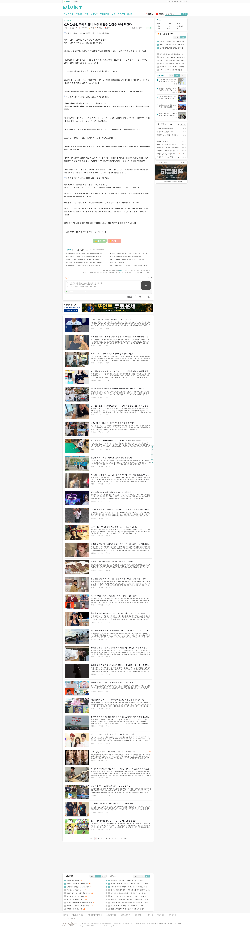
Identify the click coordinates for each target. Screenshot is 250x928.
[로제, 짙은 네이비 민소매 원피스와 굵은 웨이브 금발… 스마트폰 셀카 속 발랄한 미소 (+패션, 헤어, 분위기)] (77, 342)
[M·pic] (75, 1)
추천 (177, 75)
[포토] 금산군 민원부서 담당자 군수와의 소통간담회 (126, 256)
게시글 (177, 37)
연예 (158, 23)
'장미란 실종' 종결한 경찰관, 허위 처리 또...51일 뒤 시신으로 (168, 98)
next (152, 457)
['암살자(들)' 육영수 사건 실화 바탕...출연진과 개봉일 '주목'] (77, 757)
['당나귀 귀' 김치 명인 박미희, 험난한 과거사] (77, 601)
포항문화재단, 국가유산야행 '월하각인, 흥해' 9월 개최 (83, 265)
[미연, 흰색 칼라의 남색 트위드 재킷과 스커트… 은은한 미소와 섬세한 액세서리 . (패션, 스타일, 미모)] (77, 377)
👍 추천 (92, 28)
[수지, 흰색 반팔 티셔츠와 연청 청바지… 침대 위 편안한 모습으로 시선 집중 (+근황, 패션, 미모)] (77, 411)
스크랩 (149, 28)
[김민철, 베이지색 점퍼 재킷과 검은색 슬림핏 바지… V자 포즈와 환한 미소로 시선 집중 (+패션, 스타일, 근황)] (77, 774)
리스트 (129, 297)
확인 (146, 285)
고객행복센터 (173, 915)
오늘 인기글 (68, 14)
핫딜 (86, 14)
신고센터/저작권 (111, 915)
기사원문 (132, 28)
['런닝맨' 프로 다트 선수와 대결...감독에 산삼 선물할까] (77, 463)
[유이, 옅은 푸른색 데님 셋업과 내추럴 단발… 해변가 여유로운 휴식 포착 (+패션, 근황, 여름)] (77, 636)
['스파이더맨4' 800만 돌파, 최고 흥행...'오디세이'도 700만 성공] (77, 532)
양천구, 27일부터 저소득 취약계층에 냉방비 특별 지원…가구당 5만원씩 (167, 90)
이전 (139, 297)
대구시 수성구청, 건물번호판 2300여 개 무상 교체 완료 (127, 259)
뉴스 (113, 14)
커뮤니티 (79, 14)
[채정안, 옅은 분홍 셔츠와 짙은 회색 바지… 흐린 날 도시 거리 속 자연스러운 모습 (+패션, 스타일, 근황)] (77, 515)
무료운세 (121, 14)
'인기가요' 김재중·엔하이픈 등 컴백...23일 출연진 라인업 (84, 262)
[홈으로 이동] (72, 7)
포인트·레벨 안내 (70, 919)
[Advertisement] (165, 8)
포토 (178, 28)
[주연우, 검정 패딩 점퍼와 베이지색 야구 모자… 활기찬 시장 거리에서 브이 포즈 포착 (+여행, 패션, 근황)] (77, 722)
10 (121, 838)
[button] (168, 1)
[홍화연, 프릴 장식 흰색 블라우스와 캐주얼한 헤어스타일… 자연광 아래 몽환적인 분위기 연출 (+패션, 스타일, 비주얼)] (77, 653)
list (152, 454)
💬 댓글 (100, 28)
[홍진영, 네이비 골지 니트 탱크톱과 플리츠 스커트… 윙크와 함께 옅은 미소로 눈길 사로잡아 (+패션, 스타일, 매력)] (77, 619)
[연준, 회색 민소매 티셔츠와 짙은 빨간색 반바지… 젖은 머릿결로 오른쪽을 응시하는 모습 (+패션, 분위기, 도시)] (77, 480)
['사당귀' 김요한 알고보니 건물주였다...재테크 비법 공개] (77, 688)
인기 (171, 75)
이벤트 (129, 14)
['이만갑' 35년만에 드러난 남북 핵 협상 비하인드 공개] (77, 325)
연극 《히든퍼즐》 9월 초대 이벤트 (171, 181)
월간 (103, 876)
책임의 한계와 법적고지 (95, 915)
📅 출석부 (149, 14)
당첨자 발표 (160, 915)
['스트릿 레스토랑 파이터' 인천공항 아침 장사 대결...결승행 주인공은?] (77, 394)
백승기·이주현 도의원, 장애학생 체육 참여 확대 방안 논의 (84, 253)
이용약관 (65, 915)
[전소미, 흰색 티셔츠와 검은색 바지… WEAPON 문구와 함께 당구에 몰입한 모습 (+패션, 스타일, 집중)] (77, 446)
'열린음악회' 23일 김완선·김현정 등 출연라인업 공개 (82, 259)
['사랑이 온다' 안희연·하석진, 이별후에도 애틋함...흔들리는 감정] (77, 359)
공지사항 (150, 915)
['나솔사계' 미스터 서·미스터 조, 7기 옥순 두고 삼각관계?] (77, 429)
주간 (97, 876)
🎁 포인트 (160, 14)
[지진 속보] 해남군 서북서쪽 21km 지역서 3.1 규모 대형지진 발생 (130, 253)
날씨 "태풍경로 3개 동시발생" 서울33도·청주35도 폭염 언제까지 (168, 81)
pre (152, 452)
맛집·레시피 (104, 14)
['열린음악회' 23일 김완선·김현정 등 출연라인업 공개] (77, 498)
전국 (158, 28)
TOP (152, 449)
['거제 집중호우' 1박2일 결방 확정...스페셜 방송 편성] (77, 792)
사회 (168, 26)
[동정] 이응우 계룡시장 (117, 262)
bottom (152, 462)
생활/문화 (180, 26)
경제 (158, 26)
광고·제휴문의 (138, 915)
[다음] (185, 181)
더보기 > (183, 162)
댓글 (152, 460)
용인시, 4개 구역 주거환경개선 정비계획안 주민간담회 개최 (168, 115)
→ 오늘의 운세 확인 (71, 310)
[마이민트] (66, 1)
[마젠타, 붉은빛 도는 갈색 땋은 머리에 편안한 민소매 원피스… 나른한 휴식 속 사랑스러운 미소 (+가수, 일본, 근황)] (77, 550)
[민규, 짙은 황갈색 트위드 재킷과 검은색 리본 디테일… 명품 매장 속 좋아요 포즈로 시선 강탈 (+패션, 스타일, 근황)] (77, 584)
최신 (183, 75)
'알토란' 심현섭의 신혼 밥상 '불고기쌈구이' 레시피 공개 (83, 256)
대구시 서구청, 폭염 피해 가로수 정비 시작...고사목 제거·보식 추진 (130, 265)
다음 (148, 297)
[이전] (156, 181)
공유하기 (141, 28)
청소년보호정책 (125, 915)
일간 (92, 876)
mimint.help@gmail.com (161, 923)
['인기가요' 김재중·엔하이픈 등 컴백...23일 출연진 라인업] (77, 740)
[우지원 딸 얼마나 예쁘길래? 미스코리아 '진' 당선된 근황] (77, 809)
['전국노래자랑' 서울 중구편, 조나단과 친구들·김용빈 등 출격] (77, 826)
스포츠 (169, 23)
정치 (178, 23)
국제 (168, 28)
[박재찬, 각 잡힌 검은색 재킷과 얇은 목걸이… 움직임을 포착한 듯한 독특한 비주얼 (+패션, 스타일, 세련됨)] (77, 671)
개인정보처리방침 (77, 915)
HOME (152, 447)
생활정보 (94, 14)
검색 (184, 14)
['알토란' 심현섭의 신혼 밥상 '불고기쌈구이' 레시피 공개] (77, 567)
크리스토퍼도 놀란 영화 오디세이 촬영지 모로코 (167, 106)
